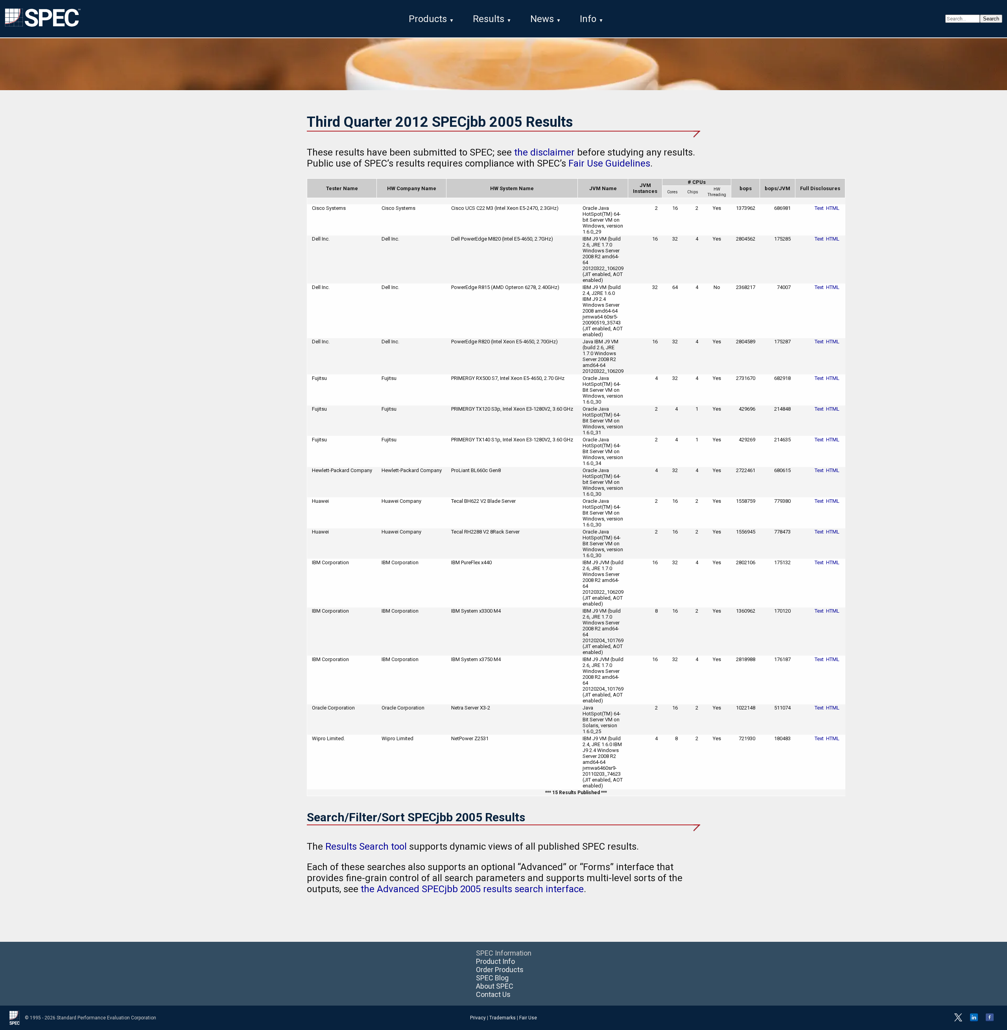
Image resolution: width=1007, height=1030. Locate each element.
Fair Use (528, 1018)
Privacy (478, 1018)
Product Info (495, 961)
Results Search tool (366, 846)
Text (819, 208)
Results (488, 18)
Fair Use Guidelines (609, 163)
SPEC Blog (492, 978)
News (542, 18)
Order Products (500, 969)
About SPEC (494, 986)
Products (428, 18)
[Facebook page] (990, 1020)
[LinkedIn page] (974, 1020)
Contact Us (493, 994)
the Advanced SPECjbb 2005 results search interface (472, 889)
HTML (832, 208)
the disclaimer (544, 152)
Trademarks (502, 1018)
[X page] (958, 1020)
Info (588, 18)
